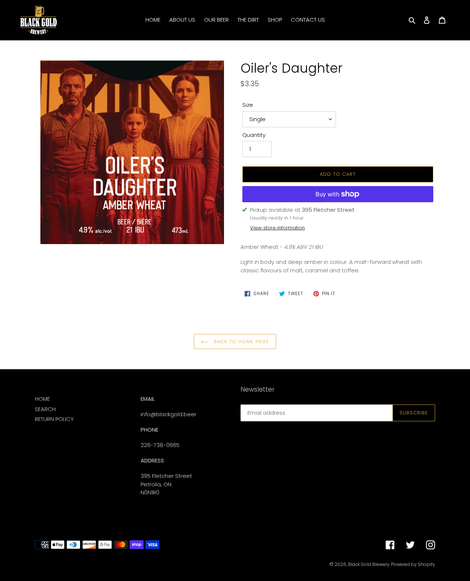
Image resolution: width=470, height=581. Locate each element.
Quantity (253, 135)
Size (247, 105)
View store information (277, 227)
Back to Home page (241, 341)
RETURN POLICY (54, 419)
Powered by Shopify (413, 564)
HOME (42, 399)
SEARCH (45, 409)
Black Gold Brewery (369, 564)
